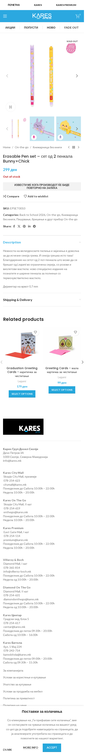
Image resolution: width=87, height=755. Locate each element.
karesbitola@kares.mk (17, 654)
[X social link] (19, 226)
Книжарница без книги (47, 147)
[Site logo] (42, 16)
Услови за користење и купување (24, 677)
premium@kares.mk (15, 540)
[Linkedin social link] (29, 226)
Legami (22, 381)
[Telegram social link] (34, 226)
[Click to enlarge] (10, 106)
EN (5, 749)
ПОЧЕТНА (14, 4)
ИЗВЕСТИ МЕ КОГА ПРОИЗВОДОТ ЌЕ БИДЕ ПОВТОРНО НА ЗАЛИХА (42, 186)
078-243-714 (11, 650)
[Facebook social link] (14, 226)
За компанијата (13, 670)
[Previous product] (68, 147)
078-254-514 (12, 536)
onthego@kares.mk (15, 512)
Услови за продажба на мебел (22, 691)
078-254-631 (11, 595)
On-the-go (22, 147)
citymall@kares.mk (15, 484)
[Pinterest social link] (24, 226)
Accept (52, 747)
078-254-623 (11, 480)
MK (9, 749)
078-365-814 (11, 567)
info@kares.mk (12, 460)
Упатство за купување (17, 684)
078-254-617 (11, 623)
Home (7, 147)
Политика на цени (15, 705)
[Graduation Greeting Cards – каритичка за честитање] (22, 346)
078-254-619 (12, 508)
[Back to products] (73, 147)
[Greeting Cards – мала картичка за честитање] (62, 346)
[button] (7, 76)
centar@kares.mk (14, 626)
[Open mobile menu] (5, 16)
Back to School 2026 (32, 214)
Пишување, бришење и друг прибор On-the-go (46, 219)
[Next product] (78, 147)
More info (31, 747)
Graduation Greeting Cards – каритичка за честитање (21, 372)
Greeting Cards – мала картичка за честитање (62, 370)
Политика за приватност (19, 698)
